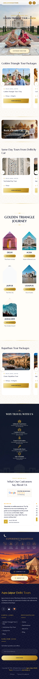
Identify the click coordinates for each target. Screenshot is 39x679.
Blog (3, 634)
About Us (24, 629)
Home (23, 622)
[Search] (30, 2)
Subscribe (19, 657)
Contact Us (5, 630)
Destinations (25, 625)
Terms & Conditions (23, 674)
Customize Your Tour (8, 627)
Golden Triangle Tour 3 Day (9, 623)
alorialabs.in (26, 670)
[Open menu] (34, 2)
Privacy (12, 674)
